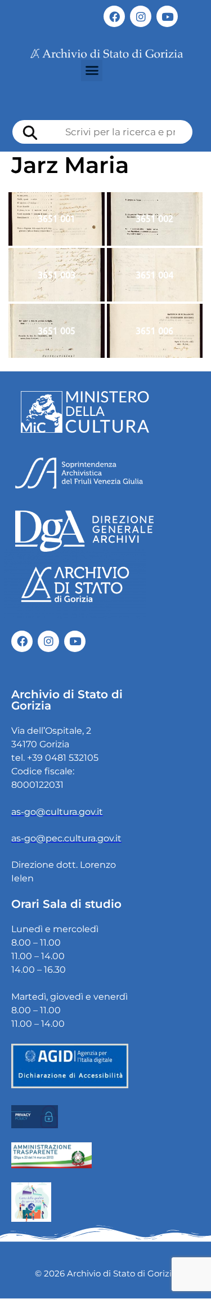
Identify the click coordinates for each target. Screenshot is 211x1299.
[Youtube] (167, 16)
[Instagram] (140, 16)
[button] (91, 70)
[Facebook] (114, 16)
